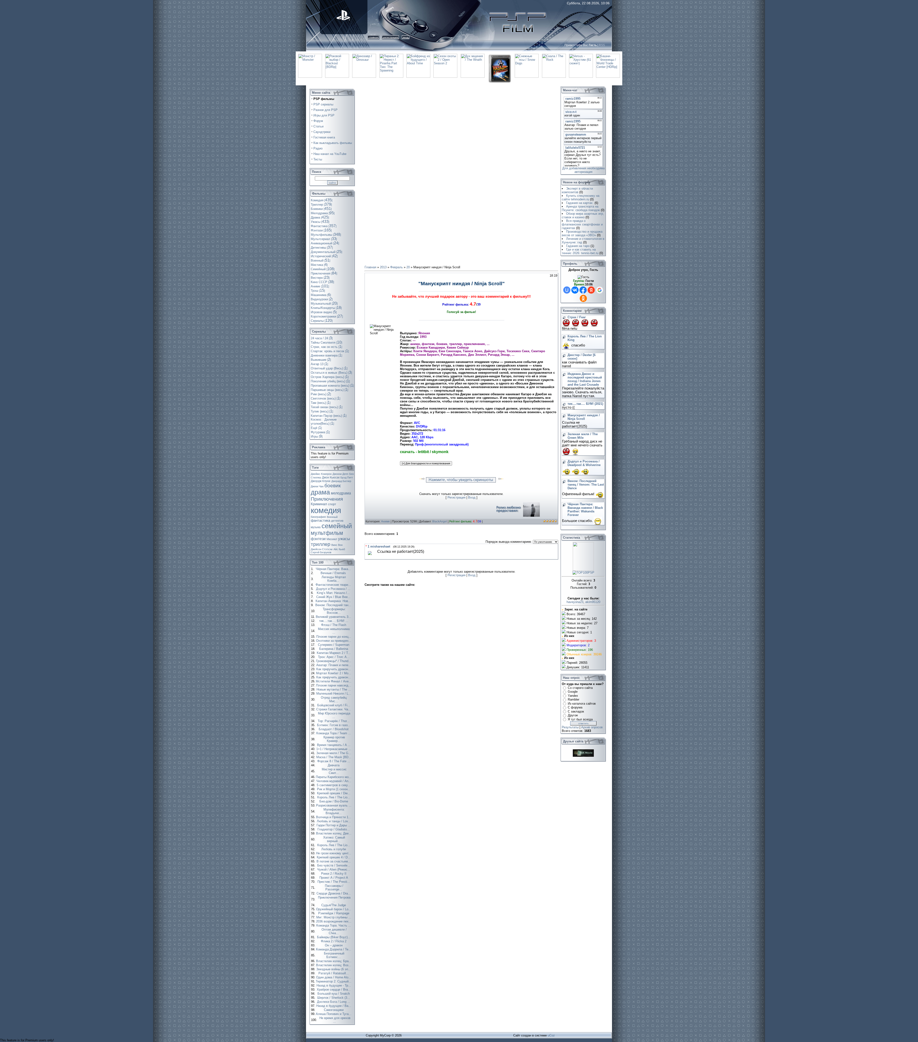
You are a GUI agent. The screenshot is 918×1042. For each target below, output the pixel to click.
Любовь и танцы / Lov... (334, 821)
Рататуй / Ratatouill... (334, 973)
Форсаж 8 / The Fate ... (334, 761)
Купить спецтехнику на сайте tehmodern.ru (580, 197)
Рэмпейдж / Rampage (334, 913)
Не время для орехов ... (334, 1019)
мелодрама (341, 493)
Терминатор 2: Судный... (334, 981)
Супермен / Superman (334, 645)
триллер (320, 544)
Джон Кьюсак (330, 477)
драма (320, 492)
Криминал (319, 504)
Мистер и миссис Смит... (334, 771)
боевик (332, 485)
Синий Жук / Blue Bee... (333, 597)
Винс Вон (337, 544)
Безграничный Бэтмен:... (334, 955)
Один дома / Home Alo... (334, 977)
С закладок (576, 711)
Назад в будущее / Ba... (334, 1006)
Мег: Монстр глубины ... (334, 917)
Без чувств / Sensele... (334, 865)
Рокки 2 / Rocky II (334, 873)
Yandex (573, 695)
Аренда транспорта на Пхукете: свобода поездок (581, 208)
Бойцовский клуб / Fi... (334, 705)
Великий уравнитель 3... (334, 617)
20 (408, 267)
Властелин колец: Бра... (334, 961)
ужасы (344, 538)
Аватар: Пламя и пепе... (334, 665)
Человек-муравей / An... (334, 781)
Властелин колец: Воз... (334, 965)
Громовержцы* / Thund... (334, 661)
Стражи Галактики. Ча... (334, 709)
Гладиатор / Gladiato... (334, 829)
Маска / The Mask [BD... (334, 757)
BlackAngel (439, 521)
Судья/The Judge (334, 905)
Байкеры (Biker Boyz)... (334, 937)
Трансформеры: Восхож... (334, 610)
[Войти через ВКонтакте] (575, 290)
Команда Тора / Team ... (334, 733)
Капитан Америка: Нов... (334, 601)
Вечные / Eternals (334, 573)
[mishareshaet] (370, 555)
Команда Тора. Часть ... (334, 925)
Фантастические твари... (334, 585)
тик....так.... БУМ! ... (334, 621)
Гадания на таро (578, 246)
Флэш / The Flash (334, 625)
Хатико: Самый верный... (334, 839)
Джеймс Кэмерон (321, 473)
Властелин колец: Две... (334, 833)
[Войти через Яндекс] (591, 290)
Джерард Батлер (341, 481)
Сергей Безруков (321, 552)
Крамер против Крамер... (334, 739)
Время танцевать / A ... (334, 745)
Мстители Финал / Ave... (334, 681)
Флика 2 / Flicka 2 (334, 941)
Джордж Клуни (320, 481)
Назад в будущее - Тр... (334, 985)
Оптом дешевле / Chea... (334, 931)
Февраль (396, 267)
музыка (316, 527)
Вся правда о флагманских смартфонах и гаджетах (582, 224)
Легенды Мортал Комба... (334, 578)
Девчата (334, 765)
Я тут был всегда (580, 719)
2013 (383, 267)
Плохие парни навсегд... (334, 685)
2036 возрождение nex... (334, 921)
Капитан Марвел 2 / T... (334, 653)
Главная (373, 37)
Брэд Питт (346, 477)
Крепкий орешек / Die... (334, 793)
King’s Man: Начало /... (334, 593)
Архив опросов (592, 727)
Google (573, 691)
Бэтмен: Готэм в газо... (334, 725)
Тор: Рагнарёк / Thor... (334, 721)
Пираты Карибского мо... (334, 777)
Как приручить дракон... (334, 669)
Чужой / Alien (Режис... (334, 869)
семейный (337, 526)
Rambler (573, 699)
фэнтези (318, 539)
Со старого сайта (580, 688)
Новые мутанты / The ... (334, 689)
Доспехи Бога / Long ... (334, 1002)
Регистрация (390, 37)
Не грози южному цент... (334, 853)
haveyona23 (575, 602)
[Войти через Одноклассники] (583, 298)
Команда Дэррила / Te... (334, 949)
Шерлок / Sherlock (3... (334, 997)
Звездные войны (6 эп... (334, 969)
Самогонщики (334, 1010)
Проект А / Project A (334, 877)
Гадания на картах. (580, 203)
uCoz (551, 1035)
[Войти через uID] (566, 290)
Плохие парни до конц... (334, 636)
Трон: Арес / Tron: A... (334, 657)
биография (318, 517)
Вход (405, 37)
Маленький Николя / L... (334, 693)
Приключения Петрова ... (334, 899)
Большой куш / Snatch (334, 993)
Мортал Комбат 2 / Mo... (334, 673)
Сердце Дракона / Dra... (334, 893)
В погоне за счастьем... (334, 861)
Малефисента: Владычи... (334, 811)
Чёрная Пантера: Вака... (334, 569)
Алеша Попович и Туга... (334, 1014)
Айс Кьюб (339, 549)
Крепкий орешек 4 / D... (334, 857)
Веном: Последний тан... (333, 605)
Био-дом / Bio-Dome (334, 801)
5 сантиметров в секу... (334, 785)
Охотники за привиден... (334, 640)
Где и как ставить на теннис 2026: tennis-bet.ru (580, 251)
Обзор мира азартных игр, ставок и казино (583, 215)
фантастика (320, 520)
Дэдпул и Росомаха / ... (333, 589)
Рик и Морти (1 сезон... (334, 789)
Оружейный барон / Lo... (334, 909)
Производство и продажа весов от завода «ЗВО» (582, 233)
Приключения (327, 499)
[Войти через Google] (599, 290)
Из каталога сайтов (582, 703)
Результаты (570, 727)
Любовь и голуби (334, 849)
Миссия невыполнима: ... (334, 630)
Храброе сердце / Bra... (334, 989)
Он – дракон (334, 945)
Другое (573, 715)
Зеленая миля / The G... (334, 753)
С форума (575, 707)
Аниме (385, 521)
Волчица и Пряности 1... (334, 817)
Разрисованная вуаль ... (334, 805)
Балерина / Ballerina (334, 649)
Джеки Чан (317, 486)
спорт (332, 504)
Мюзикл (332, 539)
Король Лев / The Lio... (334, 797)
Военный (332, 517)
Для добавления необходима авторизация (583, 170)
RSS (602, 45)
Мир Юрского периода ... (334, 715)
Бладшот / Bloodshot (334, 729)
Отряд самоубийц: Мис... (334, 699)
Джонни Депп (340, 473)
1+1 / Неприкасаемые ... (334, 749)
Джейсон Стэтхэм (322, 549)
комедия (326, 510)
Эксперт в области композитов (577, 190)
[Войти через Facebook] (583, 290)
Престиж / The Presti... (334, 881)
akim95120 (592, 602)
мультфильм (327, 533)
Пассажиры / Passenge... (334, 887)
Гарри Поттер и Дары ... (334, 825)
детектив (337, 520)
